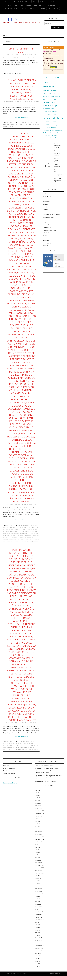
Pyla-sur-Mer (19, 541)
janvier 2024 (38, 862)
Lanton (20, 124)
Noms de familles (48, 225)
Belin (4, 124)
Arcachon (34, 525)
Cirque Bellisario (49, 765)
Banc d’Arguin (54, 90)
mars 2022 (38, 904)
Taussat (19, 73)
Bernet (36, 527)
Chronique (53, 105)
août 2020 (38, 953)
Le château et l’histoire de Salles (58, 180)
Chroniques (9, 73)
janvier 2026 (38, 808)
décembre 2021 (39, 912)
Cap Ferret (54, 99)
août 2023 (37, 875)
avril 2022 (37, 901)
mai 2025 (37, 824)
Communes (8, 5)
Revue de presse (34, 12)
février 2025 (38, 831)
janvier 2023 (38, 891)
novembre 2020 (39, 945)
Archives (45, 194)
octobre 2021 (38, 917)
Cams (16, 743)
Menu (5, 35)
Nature (16, 5)
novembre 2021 (39, 914)
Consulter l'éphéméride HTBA (51, 78)
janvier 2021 (38, 940)
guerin (37, 775)
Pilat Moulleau (34, 539)
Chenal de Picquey (8, 531)
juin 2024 (37, 852)
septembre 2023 (39, 873)
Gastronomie (41, 8)
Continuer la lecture (21, 68)
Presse (47, 132)
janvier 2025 (38, 834)
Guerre (57, 109)
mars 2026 (38, 803)
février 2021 (38, 938)
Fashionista (51, 973)
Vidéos (32, 8)
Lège (30, 124)
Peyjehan (18, 749)
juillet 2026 (38, 792)
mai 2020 (37, 961)
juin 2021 (37, 927)
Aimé (17, 54)
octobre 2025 (39, 816)
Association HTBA (53, 8)
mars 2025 (38, 829)
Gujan (61, 109)
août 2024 (37, 847)
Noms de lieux (47, 227)
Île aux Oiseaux (26, 535)
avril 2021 (37, 932)
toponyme (46, 245)
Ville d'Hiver (54, 135)
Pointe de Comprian (9, 541)
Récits (44, 238)
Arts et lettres (47, 196)
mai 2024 (37, 855)
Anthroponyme (54, 83)
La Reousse (35, 535)
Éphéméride (46, 138)
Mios (37, 124)
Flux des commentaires (10, 771)
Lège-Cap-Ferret (24, 747)
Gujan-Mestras (12, 535)
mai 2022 (37, 899)
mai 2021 (37, 930)
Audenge (31, 122)
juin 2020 (37, 958)
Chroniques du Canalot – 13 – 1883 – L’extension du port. (57, 168)
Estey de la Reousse (9, 533)
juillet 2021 (38, 925)
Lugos (34, 124)
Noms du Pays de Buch (49, 230)
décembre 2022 (39, 894)
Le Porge (25, 124)
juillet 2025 (38, 818)
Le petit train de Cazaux (49, 781)
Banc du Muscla (29, 527)
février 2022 (38, 907)
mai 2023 (37, 883)
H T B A (10, 19)
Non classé (46, 232)
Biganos (9, 124)
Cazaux (57, 102)
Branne (11, 529)
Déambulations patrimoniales (21, 1)
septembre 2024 (39, 844)
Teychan (5, 543)
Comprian (34, 531)
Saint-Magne (57, 132)
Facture (14, 124)
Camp (15, 529)
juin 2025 (37, 821)
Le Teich (27, 537)
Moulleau (12, 749)
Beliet (36, 122)
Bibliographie (44, 1)
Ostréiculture (57, 130)
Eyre (33, 533)
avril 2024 (37, 857)
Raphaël (19, 101)
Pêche (51, 133)
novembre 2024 (39, 839)
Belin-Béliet (50, 96)
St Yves (30, 541)
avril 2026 (37, 800)
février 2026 (38, 805)
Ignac (19, 535)
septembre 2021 (39, 919)
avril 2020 (37, 964)
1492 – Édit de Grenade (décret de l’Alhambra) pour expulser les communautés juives (48, 776)
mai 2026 (37, 798)
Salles (5, 126)
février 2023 (38, 888)
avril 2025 (37, 826)
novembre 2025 (39, 813)
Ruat (25, 541)
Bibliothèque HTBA (10, 12)
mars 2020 (38, 966)
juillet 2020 (38, 956)
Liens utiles (51, 5)
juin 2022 (37, 896)
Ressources (24, 8)
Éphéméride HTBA (48, 217)
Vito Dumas (45, 772)
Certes (24, 529)
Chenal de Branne (31, 529)
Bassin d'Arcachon (49, 93)
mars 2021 (38, 935)
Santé (49, 135)
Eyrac (29, 533)
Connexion (6, 765)
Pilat (23, 749)
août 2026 (37, 790)
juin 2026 (37, 795)
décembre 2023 (39, 865)
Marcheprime (46, 130)
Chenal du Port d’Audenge (23, 531)
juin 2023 (37, 881)
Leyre (52, 125)
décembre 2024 (39, 837)
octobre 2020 (39, 948)
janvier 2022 (38, 909)
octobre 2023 (38, 870)
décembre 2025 (39, 811)
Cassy (19, 529)
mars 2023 (38, 886)
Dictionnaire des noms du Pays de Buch (33, 5)
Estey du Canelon (21, 533)
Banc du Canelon (18, 527)
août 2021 (37, 922)
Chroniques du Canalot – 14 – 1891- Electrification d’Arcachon (58, 147)
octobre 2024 (39, 842)
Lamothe (16, 537)
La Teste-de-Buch (8, 537)
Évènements (22, 12)
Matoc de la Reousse (23, 539)
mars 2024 (38, 860)
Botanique (45, 204)
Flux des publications (9, 768)
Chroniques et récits (11, 8)
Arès (26, 122)
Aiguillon (21, 525)
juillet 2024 (38, 850)
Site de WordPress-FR (9, 773)
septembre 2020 (39, 951)
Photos (35, 1)
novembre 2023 (39, 868)
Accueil (7, 1)
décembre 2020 (39, 943)
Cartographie (55, 1)
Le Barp (46, 122)
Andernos (21, 122)
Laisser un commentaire (28, 54)
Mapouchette (12, 539)
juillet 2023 (38, 878)
